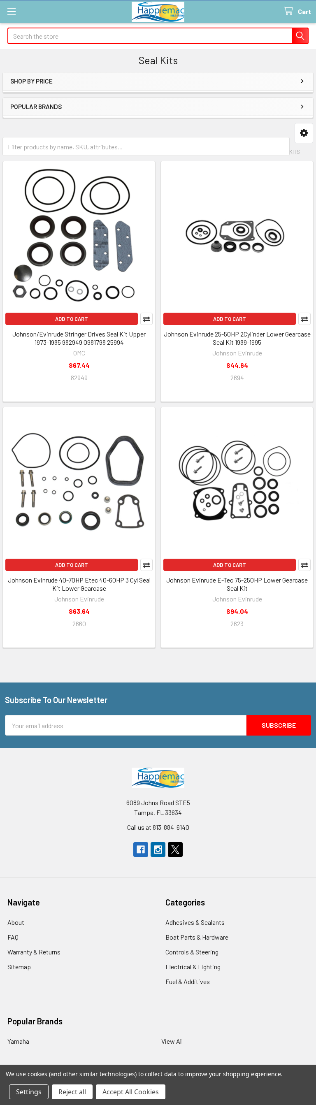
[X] (175, 849)
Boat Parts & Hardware (196, 937)
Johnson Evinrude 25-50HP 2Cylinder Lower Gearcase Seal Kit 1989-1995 (237, 338)
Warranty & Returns (33, 952)
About (15, 922)
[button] (304, 133)
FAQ (13, 937)
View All (172, 1041)
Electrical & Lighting (193, 966)
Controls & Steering (191, 952)
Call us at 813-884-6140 (158, 827)
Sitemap (19, 966)
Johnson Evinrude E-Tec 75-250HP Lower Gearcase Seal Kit (237, 584)
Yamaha (18, 1041)
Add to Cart (71, 319)
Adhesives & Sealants (195, 922)
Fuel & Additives (187, 981)
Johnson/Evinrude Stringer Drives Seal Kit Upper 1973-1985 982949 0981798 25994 (79, 338)
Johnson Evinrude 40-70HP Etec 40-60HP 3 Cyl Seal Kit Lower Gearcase (79, 584)
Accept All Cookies (130, 1091)
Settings (29, 1091)
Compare (146, 319)
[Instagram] (158, 849)
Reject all (72, 1091)
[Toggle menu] (11, 11)
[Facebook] (140, 849)
